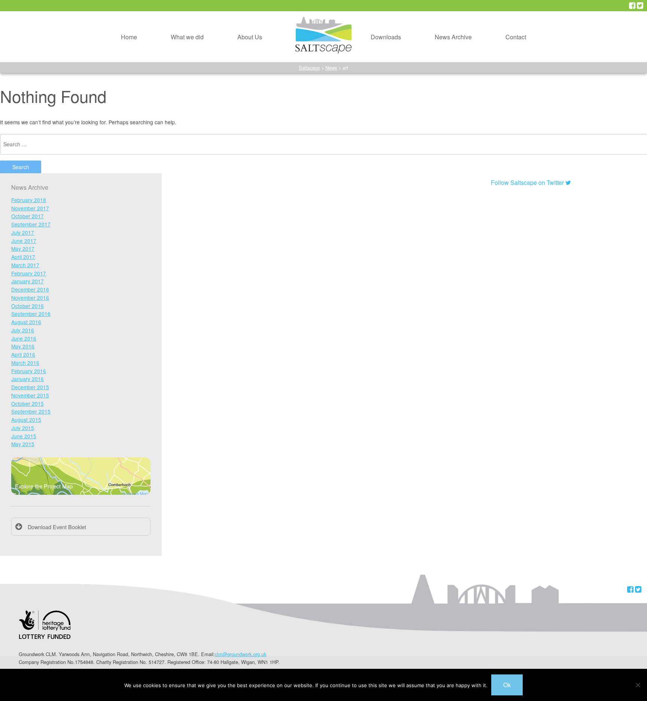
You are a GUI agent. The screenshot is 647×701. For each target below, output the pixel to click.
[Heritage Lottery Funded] (45, 629)
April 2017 (23, 256)
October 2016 (27, 306)
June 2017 (23, 240)
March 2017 (25, 265)
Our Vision (238, 14)
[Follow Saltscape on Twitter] (640, 5)
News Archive (453, 37)
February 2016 (28, 371)
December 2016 (30, 289)
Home (129, 37)
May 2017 (22, 248)
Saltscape (309, 67)
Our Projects (174, 14)
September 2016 (31, 313)
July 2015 (22, 428)
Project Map (173, 31)
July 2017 (22, 232)
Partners (235, 49)
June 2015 (23, 436)
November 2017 (30, 208)
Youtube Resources (384, 31)
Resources (372, 14)
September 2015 (31, 411)
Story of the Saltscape (253, 31)
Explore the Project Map (44, 486)
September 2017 (31, 224)
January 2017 (27, 281)
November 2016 (30, 297)
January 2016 (27, 378)
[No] (637, 685)
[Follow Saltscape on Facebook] (632, 5)
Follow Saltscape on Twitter (528, 182)
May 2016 (22, 346)
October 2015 (27, 403)
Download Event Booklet (57, 527)
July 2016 (22, 330)
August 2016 (26, 322)
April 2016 (23, 354)
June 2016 (23, 338)
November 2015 (30, 395)
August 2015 (26, 419)
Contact (515, 37)
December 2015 (30, 387)
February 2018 (28, 200)
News (331, 67)
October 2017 (27, 216)
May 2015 (22, 444)
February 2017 (28, 273)
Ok (507, 684)
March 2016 (25, 362)
